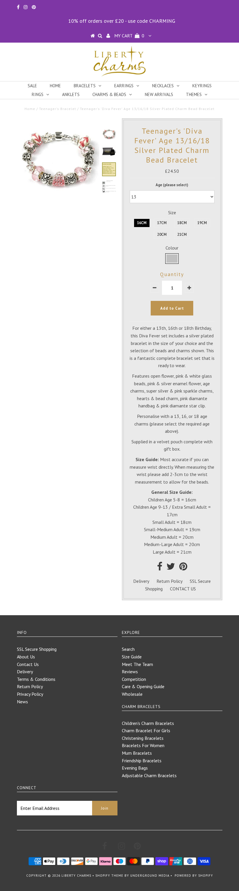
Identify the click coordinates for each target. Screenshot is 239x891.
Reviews (130, 671)
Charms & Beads (109, 94)
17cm (162, 222)
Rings (37, 94)
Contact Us (28, 664)
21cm (182, 234)
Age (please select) (172, 184)
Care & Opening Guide (143, 686)
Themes (194, 94)
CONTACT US (183, 589)
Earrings (123, 85)
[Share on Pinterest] (183, 568)
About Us (26, 657)
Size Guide (132, 657)
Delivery (141, 581)
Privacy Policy (30, 694)
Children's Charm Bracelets (148, 723)
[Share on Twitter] (170, 568)
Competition (134, 679)
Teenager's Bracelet (57, 109)
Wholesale (132, 694)
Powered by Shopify (194, 875)
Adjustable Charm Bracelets (149, 775)
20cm (162, 234)
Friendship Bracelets (141, 760)
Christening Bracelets (143, 738)
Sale (32, 85)
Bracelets (85, 85)
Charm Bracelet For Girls (146, 730)
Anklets (71, 94)
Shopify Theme (109, 875)
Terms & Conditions (36, 679)
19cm (202, 222)
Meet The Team (137, 664)
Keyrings (202, 85)
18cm (182, 222)
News (22, 702)
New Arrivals (159, 94)
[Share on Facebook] (159, 568)
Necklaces (163, 85)
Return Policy (169, 581)
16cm (142, 222)
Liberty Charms (76, 875)
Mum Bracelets (137, 753)
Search (128, 649)
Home (55, 85)
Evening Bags (135, 768)
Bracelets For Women (143, 745)
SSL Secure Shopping (37, 649)
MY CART (129, 36)
